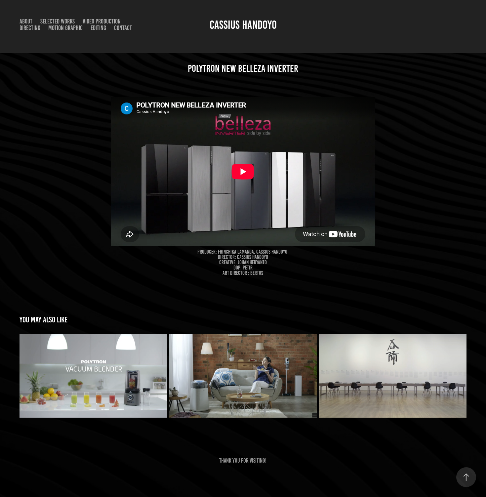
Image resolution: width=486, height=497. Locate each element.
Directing (30, 27)
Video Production (102, 21)
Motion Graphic (65, 27)
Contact (123, 27)
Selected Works (57, 21)
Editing (98, 27)
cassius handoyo (243, 25)
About (26, 21)
